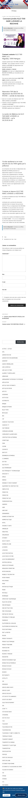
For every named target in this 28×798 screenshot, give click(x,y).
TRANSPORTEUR (6, 748)
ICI (9, 185)
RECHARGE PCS (5, 650)
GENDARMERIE (5, 513)
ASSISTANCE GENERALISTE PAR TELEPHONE (10, 4)
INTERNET (4, 538)
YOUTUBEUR (5, 785)
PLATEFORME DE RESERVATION (9, 626)
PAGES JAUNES (7, 218)
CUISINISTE (5, 449)
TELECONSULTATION (7, 727)
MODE (3, 583)
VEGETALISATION (6, 751)
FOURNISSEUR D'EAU (7, 501)
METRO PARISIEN (6, 571)
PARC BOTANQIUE (6, 605)
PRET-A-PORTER (6, 632)
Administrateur (15, 16)
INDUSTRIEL (5, 531)
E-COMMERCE (5, 458)
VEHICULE (4, 754)
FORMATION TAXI (6, 498)
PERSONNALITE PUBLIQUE (8, 617)
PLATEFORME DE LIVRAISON (9, 623)
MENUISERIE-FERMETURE (8, 568)
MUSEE (4, 589)
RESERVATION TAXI (9, 239)
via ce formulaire (21, 222)
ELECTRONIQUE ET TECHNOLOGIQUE (11, 470)
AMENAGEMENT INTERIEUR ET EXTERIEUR (12, 379)
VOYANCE (4, 779)
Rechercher (20, 342)
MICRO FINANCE (6, 577)
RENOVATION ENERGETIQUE (9, 660)
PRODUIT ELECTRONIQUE (8, 641)
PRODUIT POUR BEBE (7, 644)
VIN (3, 772)
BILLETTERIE (5, 409)
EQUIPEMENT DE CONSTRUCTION (10, 486)
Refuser (14, 795)
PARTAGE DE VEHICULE (7, 614)
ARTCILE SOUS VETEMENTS (9, 385)
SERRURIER (5, 684)
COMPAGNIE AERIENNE (7, 431)
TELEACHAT (5, 724)
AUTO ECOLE (5, 397)
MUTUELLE (4, 592)
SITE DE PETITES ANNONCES (9, 696)
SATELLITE (5, 678)
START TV (4, 708)
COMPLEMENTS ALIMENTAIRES (9, 434)
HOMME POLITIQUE (7, 519)
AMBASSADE (5, 376)
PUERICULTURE (5, 647)
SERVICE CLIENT (6, 690)
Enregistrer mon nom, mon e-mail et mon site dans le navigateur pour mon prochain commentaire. (14, 299)
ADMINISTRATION (6, 355)
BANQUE (4, 403)
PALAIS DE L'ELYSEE (6, 602)
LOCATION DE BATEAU (7, 553)
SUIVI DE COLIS (6, 718)
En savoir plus (13, 30)
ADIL (3, 352)
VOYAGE (4, 776)
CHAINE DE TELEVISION (8, 422)
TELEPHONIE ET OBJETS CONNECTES (11, 733)
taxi (11, 71)
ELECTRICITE (5, 464)
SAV (3, 681)
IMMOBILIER (5, 528)
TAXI (5, 237)
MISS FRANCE (5, 580)
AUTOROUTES (5, 400)
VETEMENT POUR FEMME (8, 763)
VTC (3, 782)
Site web (4, 289)
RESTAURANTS (5, 675)
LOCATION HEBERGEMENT (8, 559)
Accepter (6, 795)
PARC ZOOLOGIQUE (6, 611)
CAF (3, 419)
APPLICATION (5, 382)
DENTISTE (4, 452)
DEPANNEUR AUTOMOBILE (8, 455)
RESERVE (4, 672)
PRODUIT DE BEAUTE (7, 638)
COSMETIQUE (5, 440)
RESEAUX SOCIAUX (6, 666)
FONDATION (5, 492)
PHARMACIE (5, 620)
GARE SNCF (5, 510)
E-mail (3, 282)
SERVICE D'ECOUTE (6, 693)
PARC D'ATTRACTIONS (7, 608)
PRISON (4, 635)
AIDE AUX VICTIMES (7, 370)
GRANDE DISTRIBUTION (8, 516)
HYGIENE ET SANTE (7, 525)
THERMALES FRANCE (7, 736)
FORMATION (5, 495)
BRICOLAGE (5, 413)
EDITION (4, 461)
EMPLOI (4, 477)
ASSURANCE (5, 394)
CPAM (3, 443)
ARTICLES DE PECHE (7, 388)
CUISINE (4, 446)
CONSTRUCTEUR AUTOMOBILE (9, 437)
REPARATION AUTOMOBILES (9, 663)
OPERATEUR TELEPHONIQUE (9, 599)
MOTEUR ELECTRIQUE (7, 586)
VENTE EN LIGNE (6, 760)
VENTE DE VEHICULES (7, 757)
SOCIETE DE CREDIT (7, 699)
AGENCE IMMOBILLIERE (7, 364)
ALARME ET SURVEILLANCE (8, 373)
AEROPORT (5, 361)
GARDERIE (4, 504)
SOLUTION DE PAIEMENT (8, 702)
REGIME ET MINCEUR (7, 653)
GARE (3, 507)
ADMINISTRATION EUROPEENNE (10, 358)
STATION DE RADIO (7, 711)
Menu (14, 11)
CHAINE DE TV (5, 425)
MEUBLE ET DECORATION (8, 574)
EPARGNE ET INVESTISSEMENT (9, 483)
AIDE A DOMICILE (6, 367)
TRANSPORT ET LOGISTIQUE (9, 745)
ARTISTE (4, 391)
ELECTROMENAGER (6, 467)
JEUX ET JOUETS (6, 541)
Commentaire (5, 253)
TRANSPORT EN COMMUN (8, 742)
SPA (3, 705)
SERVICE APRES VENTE (7, 687)
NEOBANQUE (5, 596)
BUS (3, 416)
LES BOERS (4, 547)
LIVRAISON (5, 550)
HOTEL (3, 522)
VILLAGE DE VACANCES (7, 769)
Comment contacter (8, 54)
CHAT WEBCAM (5, 428)
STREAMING (5, 714)
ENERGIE (4, 480)
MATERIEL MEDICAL (7, 562)
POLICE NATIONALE (7, 629)
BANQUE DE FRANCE (7, 406)
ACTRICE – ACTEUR (7, 348)
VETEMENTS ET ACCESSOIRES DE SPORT (12, 766)
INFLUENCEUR (5, 535)
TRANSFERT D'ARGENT (7, 739)
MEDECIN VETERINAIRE (8, 565)
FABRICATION (5, 489)
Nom (3, 274)
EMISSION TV (5, 473)
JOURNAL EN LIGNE (6, 544)
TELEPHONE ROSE (6, 730)
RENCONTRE (5, 657)
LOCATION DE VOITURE (8, 556)
